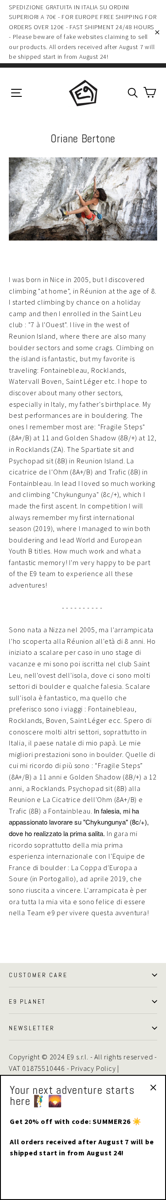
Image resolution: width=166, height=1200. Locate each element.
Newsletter (32, 1028)
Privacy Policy (93, 1068)
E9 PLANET (27, 1001)
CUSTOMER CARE (38, 975)
